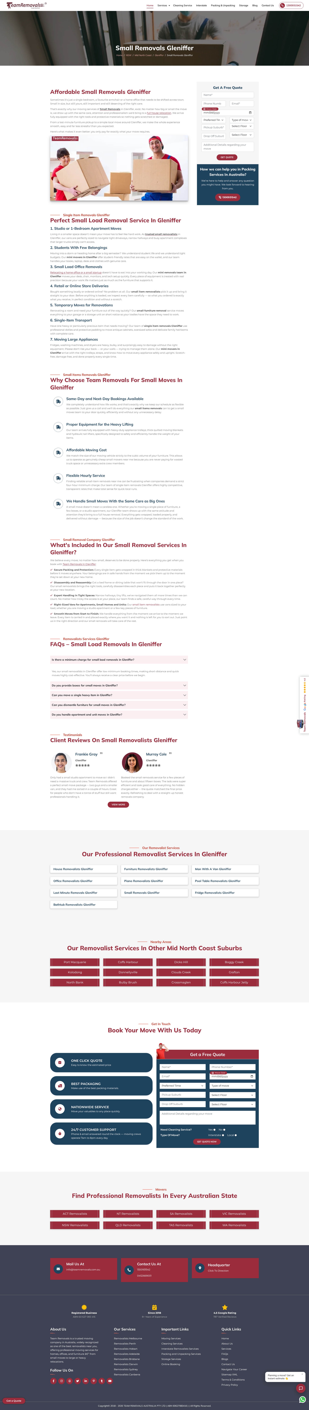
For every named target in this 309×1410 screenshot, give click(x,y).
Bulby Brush (128, 982)
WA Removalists (234, 1225)
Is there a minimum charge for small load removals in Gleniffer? (93, 659)
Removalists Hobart (125, 1348)
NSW (128, 55)
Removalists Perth (125, 1343)
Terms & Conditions (233, 1379)
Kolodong (75, 972)
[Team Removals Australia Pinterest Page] (94, 1381)
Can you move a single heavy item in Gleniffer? (82, 695)
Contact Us (268, 5)
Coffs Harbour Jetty (234, 982)
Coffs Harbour (128, 962)
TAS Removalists (181, 1225)
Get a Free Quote (207, 1054)
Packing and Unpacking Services (181, 1353)
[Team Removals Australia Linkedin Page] (86, 1381)
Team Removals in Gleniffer (79, 564)
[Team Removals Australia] (26, 5)
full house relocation (159, 112)
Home (150, 5)
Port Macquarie (75, 962)
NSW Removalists (75, 1225)
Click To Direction (218, 1270)
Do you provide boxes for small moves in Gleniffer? (85, 685)
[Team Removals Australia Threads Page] (70, 1381)
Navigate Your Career (234, 1369)
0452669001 (144, 1275)
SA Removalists (181, 1214)
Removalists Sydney (126, 1369)
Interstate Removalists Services (180, 1348)
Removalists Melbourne (128, 1338)
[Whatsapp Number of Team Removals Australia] (303, 1400)
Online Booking (170, 1364)
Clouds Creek (181, 972)
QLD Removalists (127, 1225)
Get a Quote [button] (13, 1400)
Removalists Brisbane (127, 1359)
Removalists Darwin (126, 1364)
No (220, 1129)
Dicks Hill (181, 962)
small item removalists (145, 604)
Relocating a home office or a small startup (76, 272)
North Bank (74, 982)
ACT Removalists (75, 1214)
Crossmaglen (181, 982)
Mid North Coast (143, 55)
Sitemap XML (229, 1374)
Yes (210, 1129)
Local (230, 1135)
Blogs (224, 1359)
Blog (255, 5)
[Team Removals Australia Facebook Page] (54, 1381)
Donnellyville (128, 972)
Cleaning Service (182, 5)
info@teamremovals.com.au (83, 1269)
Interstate (201, 5)
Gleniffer (159, 55)
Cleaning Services (172, 1343)
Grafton (234, 972)
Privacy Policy (229, 1384)
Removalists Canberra (127, 1374)
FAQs (224, 1353)
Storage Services (171, 1359)
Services (162, 5)
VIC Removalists (234, 1214)
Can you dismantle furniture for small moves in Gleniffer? (89, 705)
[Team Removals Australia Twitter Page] (78, 1381)
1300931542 (229, 197)
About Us (227, 1343)
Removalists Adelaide (127, 1353)
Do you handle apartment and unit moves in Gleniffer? (87, 714)
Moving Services (171, 1338)
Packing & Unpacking (223, 5)
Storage (243, 5)
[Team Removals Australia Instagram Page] (62, 1381)
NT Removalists (128, 1214)
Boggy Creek (234, 962)
